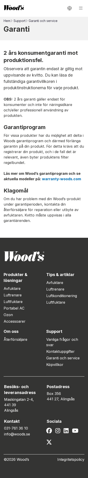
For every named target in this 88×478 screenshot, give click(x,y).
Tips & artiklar (60, 274)
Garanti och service (63, 358)
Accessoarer (14, 321)
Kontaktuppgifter (60, 351)
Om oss (11, 331)
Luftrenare (13, 295)
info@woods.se (17, 434)
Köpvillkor (54, 364)
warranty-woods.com (61, 179)
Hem (7, 21)
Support (19, 21)
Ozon (8, 314)
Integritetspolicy (70, 459)
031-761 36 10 (16, 428)
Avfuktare (12, 288)
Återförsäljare (15, 339)
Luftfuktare (13, 301)
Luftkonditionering (61, 295)
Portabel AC (14, 308)
